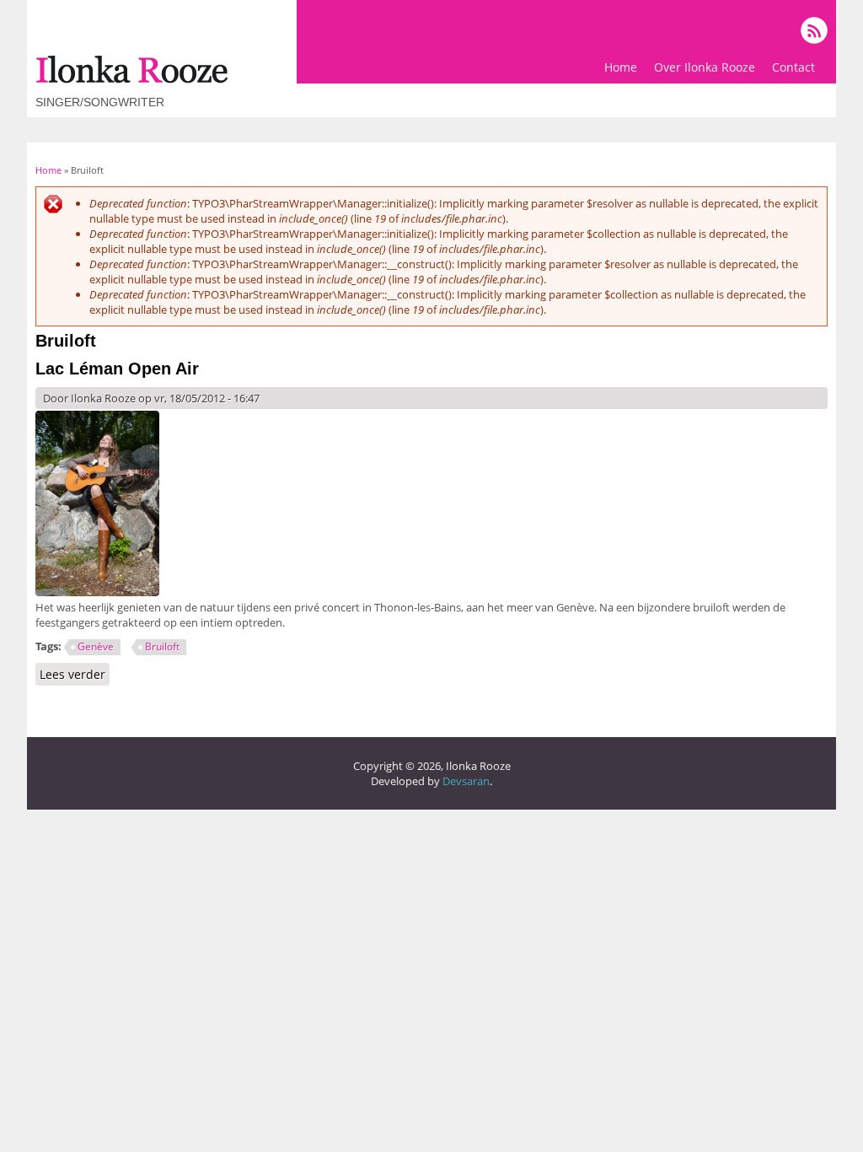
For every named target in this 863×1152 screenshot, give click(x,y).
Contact (793, 67)
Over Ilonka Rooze (704, 67)
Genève (96, 646)
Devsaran (466, 781)
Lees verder (75, 674)
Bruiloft (162, 646)
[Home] (131, 79)
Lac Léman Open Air (117, 368)
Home (620, 67)
